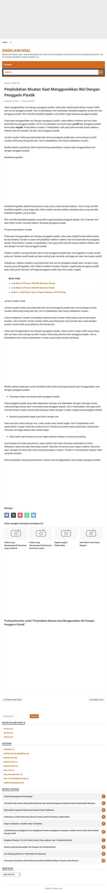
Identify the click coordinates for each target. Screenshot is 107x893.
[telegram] (33, 515)
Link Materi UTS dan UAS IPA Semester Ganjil (32, 287)
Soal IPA (9, 770)
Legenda (9, 749)
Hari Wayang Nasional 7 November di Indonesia (25, 854)
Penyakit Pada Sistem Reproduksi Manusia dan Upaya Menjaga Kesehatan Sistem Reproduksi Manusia (49, 803)
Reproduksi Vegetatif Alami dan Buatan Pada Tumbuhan (29, 810)
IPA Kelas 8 (8, 733)
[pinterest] (20, 515)
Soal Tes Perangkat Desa (16, 779)
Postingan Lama (96, 700)
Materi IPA (10, 758)
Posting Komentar (28, 101)
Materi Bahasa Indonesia (16, 754)
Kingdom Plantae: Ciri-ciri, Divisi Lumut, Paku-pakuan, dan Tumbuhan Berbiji (38, 840)
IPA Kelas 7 (8, 729)
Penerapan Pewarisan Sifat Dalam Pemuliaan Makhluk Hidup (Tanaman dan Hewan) (41, 861)
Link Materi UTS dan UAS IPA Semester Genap (33, 283)
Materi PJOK (11, 762)
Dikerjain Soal (16, 50)
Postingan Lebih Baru (12, 700)
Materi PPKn (11, 766)
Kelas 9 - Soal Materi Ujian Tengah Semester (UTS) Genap (38, 292)
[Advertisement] (53, 19)
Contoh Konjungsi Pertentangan (18, 796)
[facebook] (6, 515)
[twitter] (13, 515)
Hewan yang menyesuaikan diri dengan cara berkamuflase (30, 847)
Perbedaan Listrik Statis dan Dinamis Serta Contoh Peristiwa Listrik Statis (37, 817)
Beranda (8, 65)
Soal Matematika (13, 774)
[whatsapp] (26, 515)
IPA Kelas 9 (8, 737)
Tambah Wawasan (14, 783)
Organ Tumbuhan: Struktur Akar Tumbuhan (23, 824)
